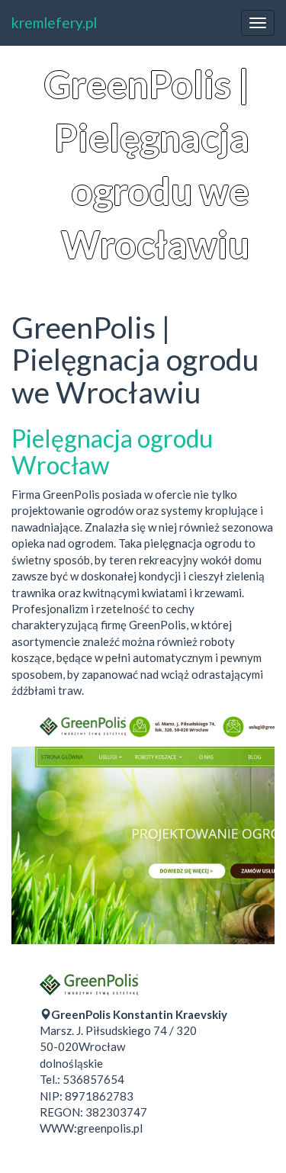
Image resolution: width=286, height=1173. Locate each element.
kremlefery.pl (54, 22)
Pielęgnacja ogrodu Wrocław (112, 451)
